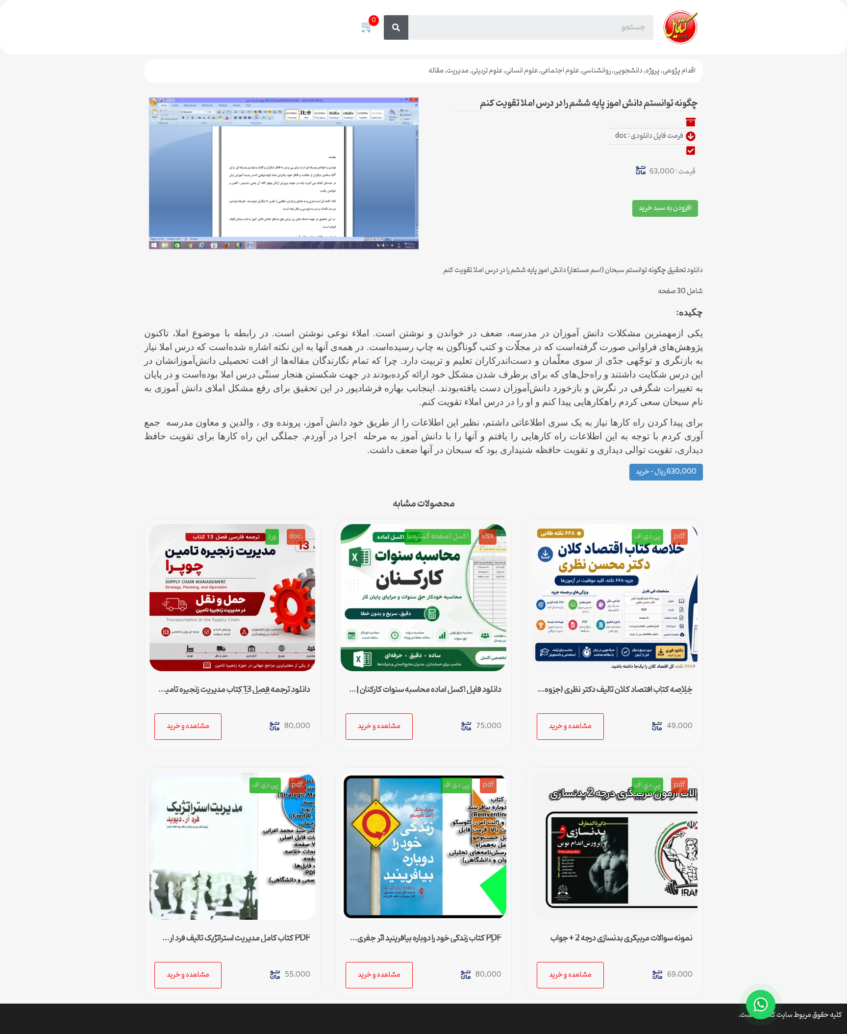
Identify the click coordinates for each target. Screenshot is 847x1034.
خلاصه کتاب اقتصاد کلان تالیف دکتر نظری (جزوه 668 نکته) (619, 694)
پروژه (653, 71)
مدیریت (458, 71)
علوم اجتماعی (560, 71)
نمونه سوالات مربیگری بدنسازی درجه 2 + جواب (621, 938)
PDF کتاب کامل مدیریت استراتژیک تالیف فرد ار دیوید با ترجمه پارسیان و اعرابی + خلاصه (240, 942)
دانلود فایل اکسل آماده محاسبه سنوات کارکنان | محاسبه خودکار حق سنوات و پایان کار (428, 694)
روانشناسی (596, 71)
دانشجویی (628, 71)
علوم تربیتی (487, 71)
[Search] (396, 27)
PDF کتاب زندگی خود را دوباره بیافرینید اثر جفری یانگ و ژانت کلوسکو (429, 942)
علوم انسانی (521, 71)
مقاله (436, 71)
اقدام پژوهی (679, 71)
